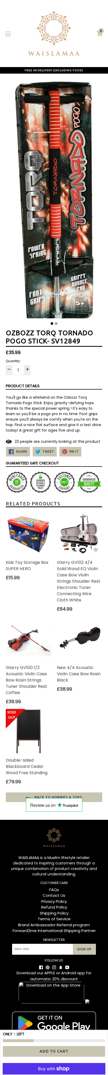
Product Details (23, 386)
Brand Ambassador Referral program (54, 925)
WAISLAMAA (28, 857)
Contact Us (54, 895)
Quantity (13, 361)
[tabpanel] (54, 199)
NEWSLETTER (54, 939)
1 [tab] (52, 323)
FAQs (54, 889)
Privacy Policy (54, 901)
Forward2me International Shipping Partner (54, 930)
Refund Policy (54, 907)
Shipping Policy (54, 913)
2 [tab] (56, 323)
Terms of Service (54, 919)
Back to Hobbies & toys (58, 797)
